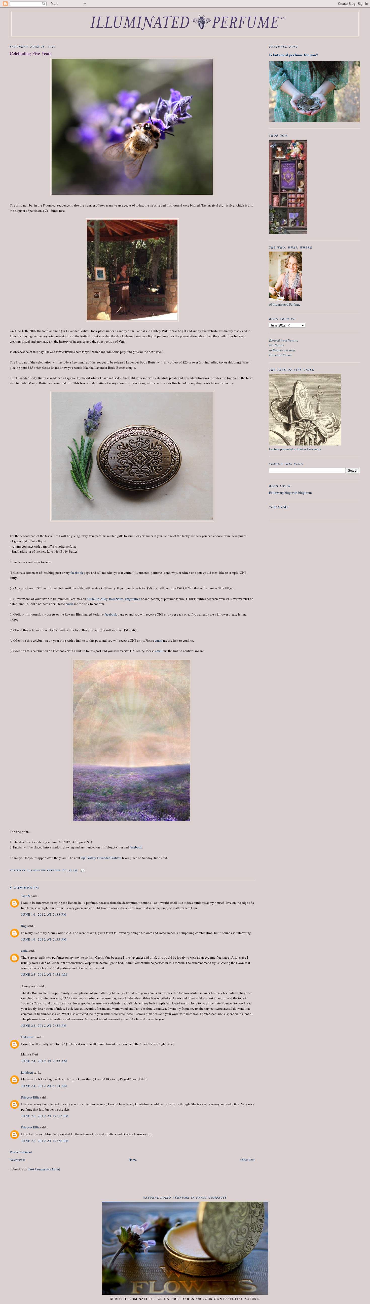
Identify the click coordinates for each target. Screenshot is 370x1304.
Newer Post (17, 1159)
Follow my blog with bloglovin (290, 492)
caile (24, 950)
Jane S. (25, 895)
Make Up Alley (97, 598)
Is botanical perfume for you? (293, 55)
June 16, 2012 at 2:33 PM (44, 914)
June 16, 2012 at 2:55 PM (44, 939)
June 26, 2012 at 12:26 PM (45, 1140)
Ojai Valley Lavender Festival (101, 857)
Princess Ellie (30, 1097)
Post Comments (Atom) (44, 1169)
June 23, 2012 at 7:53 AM (44, 974)
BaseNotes (116, 598)
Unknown (27, 1037)
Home (133, 1159)
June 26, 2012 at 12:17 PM (45, 1116)
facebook (76, 572)
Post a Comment (21, 1152)
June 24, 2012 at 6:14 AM (44, 1085)
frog (24, 925)
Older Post (247, 1159)
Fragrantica (132, 598)
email (69, 603)
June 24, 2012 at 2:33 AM (44, 1061)
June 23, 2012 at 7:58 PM (44, 1025)
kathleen (27, 1072)
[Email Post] (82, 870)
